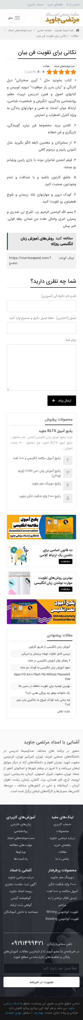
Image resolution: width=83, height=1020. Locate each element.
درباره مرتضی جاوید (62, 838)
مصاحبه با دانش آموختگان (21, 911)
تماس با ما (73, 4)
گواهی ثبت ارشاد (21, 905)
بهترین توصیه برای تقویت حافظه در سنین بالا (44, 686)
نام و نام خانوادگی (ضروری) (58, 296)
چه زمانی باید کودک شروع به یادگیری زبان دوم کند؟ (43, 702)
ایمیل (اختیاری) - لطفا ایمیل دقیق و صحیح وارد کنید (42, 317)
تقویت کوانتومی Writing (62, 911)
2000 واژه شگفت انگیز (62, 884)
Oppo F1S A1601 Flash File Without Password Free (42, 676)
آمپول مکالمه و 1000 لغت (62, 891)
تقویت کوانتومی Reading (62, 918)
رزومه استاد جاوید (20, 891)
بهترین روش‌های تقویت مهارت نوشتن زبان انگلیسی (53, 580)
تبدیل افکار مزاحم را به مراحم (62, 902)
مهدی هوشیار (13, 1012)
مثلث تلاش (63, 711)
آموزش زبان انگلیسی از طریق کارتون (49, 647)
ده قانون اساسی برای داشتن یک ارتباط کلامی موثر (56, 555)
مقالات (74, 36)
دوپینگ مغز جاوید (62, 877)
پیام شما (71, 339)
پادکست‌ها (21, 858)
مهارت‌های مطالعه (20, 845)
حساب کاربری (35, 4)
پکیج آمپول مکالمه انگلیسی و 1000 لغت (37, 458)
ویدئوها (21, 851)
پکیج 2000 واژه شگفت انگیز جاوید (40, 496)
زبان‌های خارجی (21, 824)
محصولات (62, 831)
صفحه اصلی (44, 30)
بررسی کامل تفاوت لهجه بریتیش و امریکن (46, 654)
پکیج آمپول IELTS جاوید (55, 431)
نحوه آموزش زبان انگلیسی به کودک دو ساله (45, 667)
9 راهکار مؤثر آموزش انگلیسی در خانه (49, 660)
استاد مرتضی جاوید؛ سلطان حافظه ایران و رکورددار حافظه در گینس (62, 18)
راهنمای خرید (55, 4)
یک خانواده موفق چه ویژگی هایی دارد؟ (47, 693)
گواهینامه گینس (21, 898)
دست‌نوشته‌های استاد (20, 30)
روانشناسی (21, 831)
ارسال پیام (65, 400)
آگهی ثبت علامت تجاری (20, 884)
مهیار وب (38, 1012)
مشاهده (65, 561)
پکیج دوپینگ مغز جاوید (46, 483)
